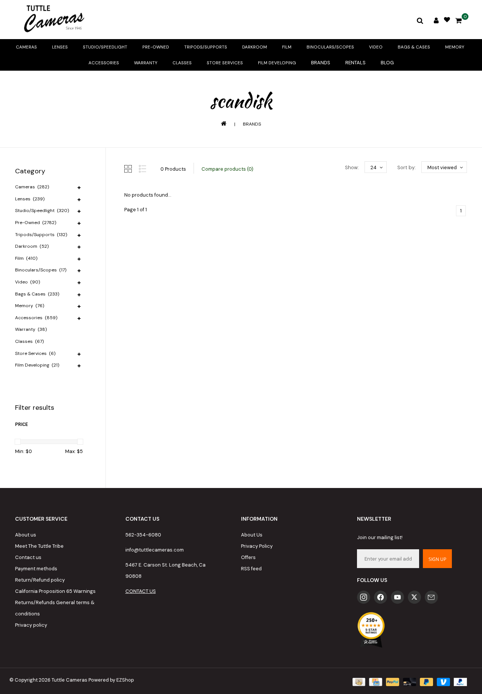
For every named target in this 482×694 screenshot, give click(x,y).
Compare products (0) (227, 169)
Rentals (355, 62)
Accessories (103, 63)
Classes (182, 63)
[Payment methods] (358, 682)
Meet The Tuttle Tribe (39, 546)
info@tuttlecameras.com (154, 550)
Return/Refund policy (40, 580)
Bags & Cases (414, 47)
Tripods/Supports (205, 47)
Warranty (145, 63)
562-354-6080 (143, 535)
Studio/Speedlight (105, 47)
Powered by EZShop (111, 680)
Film (286, 47)
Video (376, 47)
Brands (320, 62)
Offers (248, 557)
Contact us (28, 557)
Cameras (26, 47)
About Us (251, 535)
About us (25, 535)
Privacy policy (31, 625)
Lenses (60, 47)
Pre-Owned (155, 47)
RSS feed (251, 568)
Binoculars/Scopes (330, 47)
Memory (454, 47)
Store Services (225, 63)
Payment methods (36, 568)
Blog (387, 62)
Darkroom (254, 47)
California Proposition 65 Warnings (55, 591)
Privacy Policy (257, 546)
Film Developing (277, 63)
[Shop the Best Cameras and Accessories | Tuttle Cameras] (52, 19)
